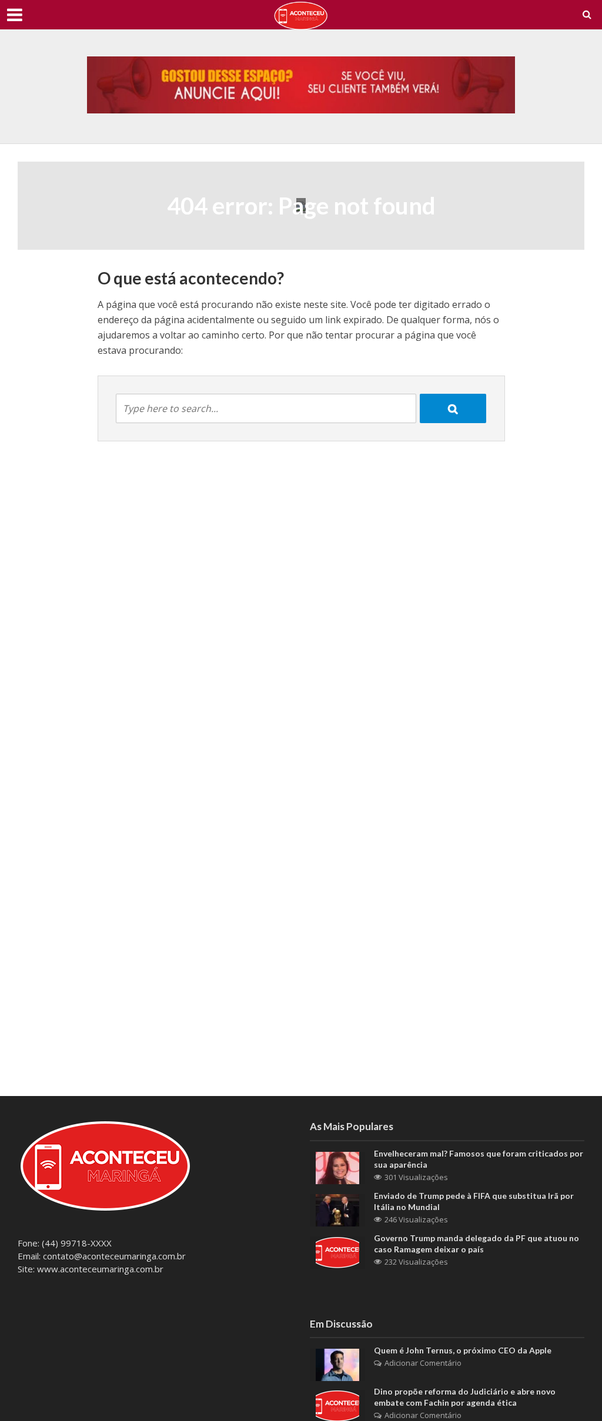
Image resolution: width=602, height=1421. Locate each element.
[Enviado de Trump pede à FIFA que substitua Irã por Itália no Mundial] (337, 1209)
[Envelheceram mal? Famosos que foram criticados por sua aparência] (337, 1166)
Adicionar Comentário (422, 1363)
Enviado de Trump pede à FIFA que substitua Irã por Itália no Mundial (474, 1201)
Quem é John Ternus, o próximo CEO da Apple (462, 1350)
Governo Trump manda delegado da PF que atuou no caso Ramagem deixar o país (476, 1243)
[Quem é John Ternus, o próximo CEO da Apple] (337, 1364)
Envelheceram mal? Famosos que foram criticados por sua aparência (478, 1158)
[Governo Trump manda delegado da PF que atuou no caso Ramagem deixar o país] (337, 1251)
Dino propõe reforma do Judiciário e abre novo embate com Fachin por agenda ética (465, 1396)
